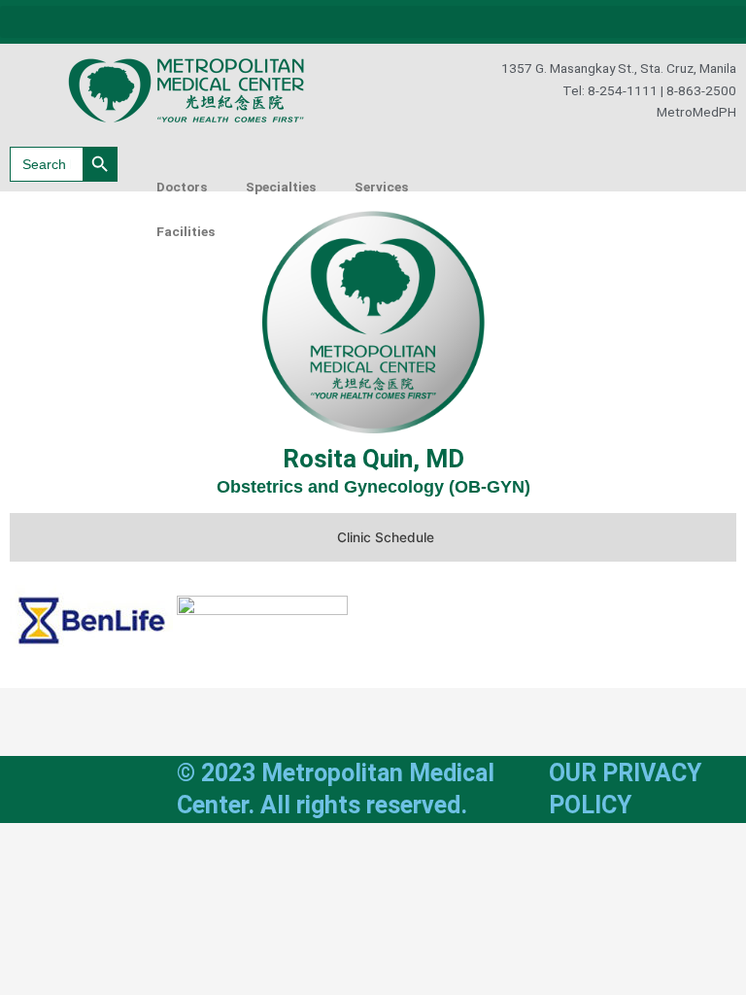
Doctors (181, 186)
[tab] (373, 537)
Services (381, 186)
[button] (373, 22)
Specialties (281, 186)
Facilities (185, 231)
